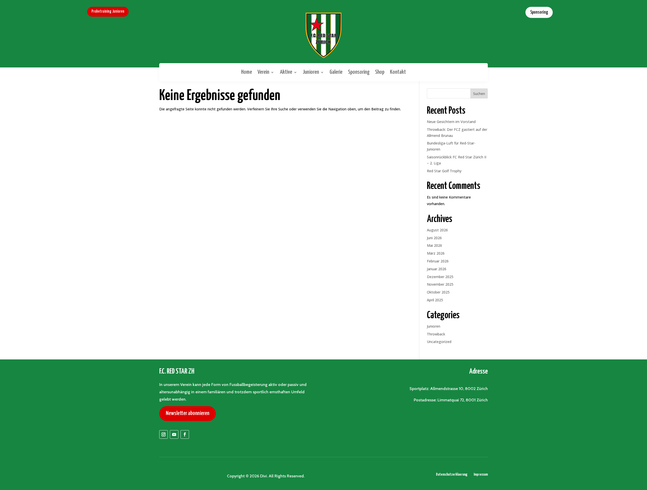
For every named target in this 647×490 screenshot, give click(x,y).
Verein (263, 72)
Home (246, 72)
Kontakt (398, 72)
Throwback (436, 334)
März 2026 (436, 253)
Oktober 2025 (438, 292)
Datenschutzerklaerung (451, 474)
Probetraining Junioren (107, 11)
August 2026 (437, 230)
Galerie (336, 72)
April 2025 (435, 300)
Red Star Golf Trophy (444, 170)
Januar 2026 (436, 268)
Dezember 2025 (440, 276)
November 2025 (440, 284)
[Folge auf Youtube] (174, 434)
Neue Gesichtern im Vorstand (451, 121)
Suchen (479, 93)
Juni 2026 (434, 237)
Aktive (286, 72)
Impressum (481, 474)
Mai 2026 (434, 245)
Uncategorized (439, 341)
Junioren (311, 72)
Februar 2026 (438, 261)
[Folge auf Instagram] (163, 434)
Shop (379, 72)
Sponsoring (539, 12)
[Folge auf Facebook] (184, 434)
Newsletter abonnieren (187, 413)
